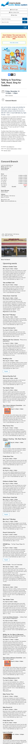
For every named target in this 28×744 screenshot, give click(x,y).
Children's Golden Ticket (10, 266)
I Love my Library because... (15, 617)
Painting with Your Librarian (15, 340)
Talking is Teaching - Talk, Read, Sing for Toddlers (14, 439)
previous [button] (3, 186)
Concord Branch (11, 100)
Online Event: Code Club (10, 296)
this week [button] (14, 186)
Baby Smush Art (7, 707)
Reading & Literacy (14, 148)
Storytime (8, 148)
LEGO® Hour (6, 468)
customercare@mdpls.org (7, 165)
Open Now (14, 15)
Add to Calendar (9, 95)
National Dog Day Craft (9, 376)
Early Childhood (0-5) (10, 146)
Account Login (14, 9)
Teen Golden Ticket (8, 388)
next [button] (25, 186)
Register (6, 371)
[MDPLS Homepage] (14, 4)
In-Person (19, 148)
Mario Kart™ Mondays (9, 315)
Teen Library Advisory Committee (14, 406)
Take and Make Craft (8, 282)
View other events (14, 42)
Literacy (9, 150)
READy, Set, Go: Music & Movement (14, 636)
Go (24, 19)
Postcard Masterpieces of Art (11, 678)
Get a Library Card (14, 12)
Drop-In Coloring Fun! (9, 328)
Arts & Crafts (12, 564)
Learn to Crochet (7, 732)
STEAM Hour (14, 544)
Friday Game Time (8, 456)
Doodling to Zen (7, 358)
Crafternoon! (6, 585)
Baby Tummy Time (8, 426)
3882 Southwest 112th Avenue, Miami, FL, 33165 (12, 234)
